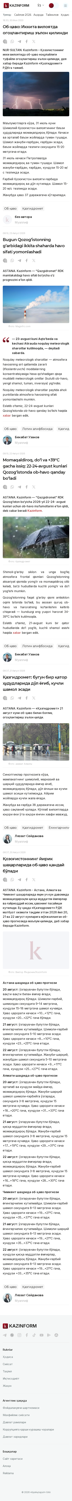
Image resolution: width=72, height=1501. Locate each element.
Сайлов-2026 (22, 14)
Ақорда (38, 14)
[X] (34, 42)
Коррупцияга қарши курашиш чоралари (28, 1433)
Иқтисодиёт (11, 1382)
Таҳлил (7, 1375)
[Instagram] (5, 42)
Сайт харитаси (13, 1463)
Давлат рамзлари (14, 1426)
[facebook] (27, 1339)
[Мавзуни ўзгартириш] (53, 6)
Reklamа (8, 1477)
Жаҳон (7, 1390)
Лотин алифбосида (37, 429)
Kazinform (35, 510)
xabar (7, 415)
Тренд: (7, 14)
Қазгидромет (32, 208)
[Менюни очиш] (65, 5)
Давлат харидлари (15, 1440)
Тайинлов (52, 14)
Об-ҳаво (10, 208)
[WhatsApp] (12, 42)
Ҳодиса (66, 14)
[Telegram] (19, 42)
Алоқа (7, 1470)
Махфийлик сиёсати (16, 1419)
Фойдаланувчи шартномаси (21, 1412)
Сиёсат (8, 1368)
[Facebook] (26, 42)
